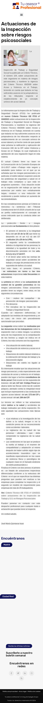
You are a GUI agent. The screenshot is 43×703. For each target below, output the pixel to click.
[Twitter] (18, 673)
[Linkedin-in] (24, 673)
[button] (22, 15)
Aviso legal (22, 691)
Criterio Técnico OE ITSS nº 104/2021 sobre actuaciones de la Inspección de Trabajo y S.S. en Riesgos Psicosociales (20, 496)
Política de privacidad (10, 691)
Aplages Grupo (33, 697)
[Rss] (21, 678)
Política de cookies (34, 691)
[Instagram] (31, 673)
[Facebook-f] (11, 673)
